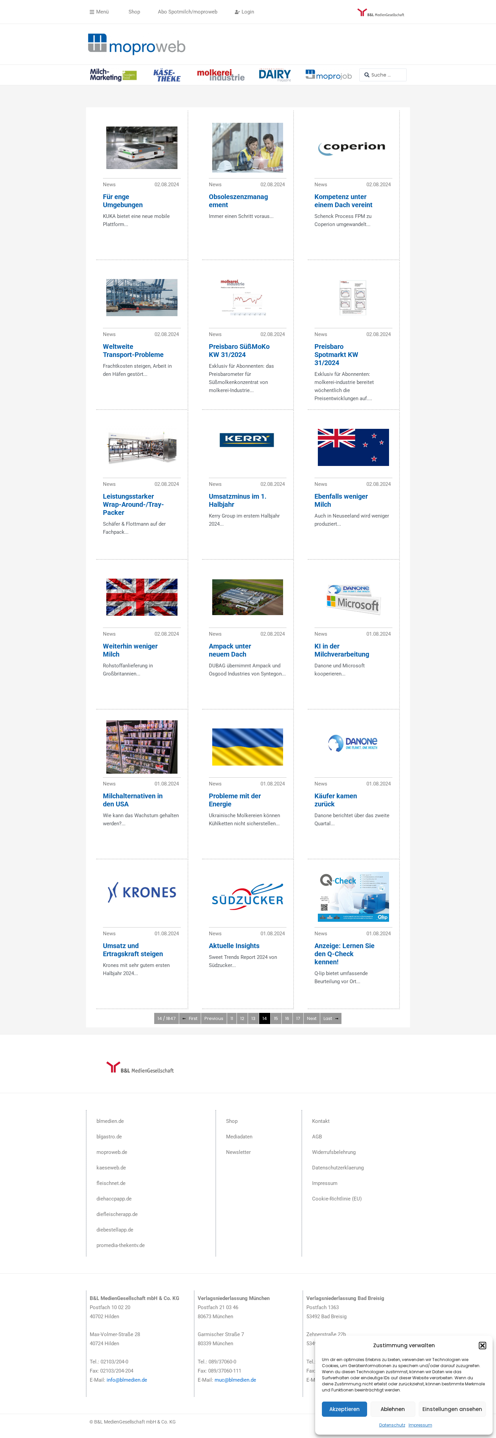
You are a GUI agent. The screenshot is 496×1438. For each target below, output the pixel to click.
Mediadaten (239, 1137)
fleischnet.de (111, 1183)
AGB (317, 1137)
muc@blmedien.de (235, 1380)
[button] (482, 1345)
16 (287, 1018)
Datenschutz (392, 1425)
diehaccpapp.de (114, 1199)
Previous (213, 1018)
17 (298, 1018)
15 (276, 1018)
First (193, 1018)
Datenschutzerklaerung (338, 1168)
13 (253, 1018)
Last (328, 1018)
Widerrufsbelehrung (334, 1152)
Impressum (420, 1425)
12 (242, 1018)
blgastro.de (109, 1137)
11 (231, 1018)
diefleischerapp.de (117, 1214)
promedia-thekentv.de (121, 1245)
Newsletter (238, 1152)
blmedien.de (110, 1121)
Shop (232, 1121)
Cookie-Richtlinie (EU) (337, 1199)
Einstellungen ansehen (452, 1409)
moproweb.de (112, 1152)
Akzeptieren (344, 1409)
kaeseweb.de (111, 1168)
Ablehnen (393, 1409)
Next (311, 1018)
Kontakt (321, 1121)
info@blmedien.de (127, 1380)
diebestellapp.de (115, 1230)
